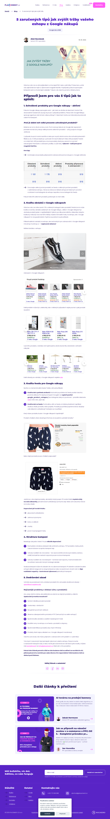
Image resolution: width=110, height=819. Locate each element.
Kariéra (68, 5)
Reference (46, 5)
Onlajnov (77, 5)
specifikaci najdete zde (32, 585)
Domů (7, 11)
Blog (61, 5)
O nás (55, 5)
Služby (37, 5)
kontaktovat (31, 646)
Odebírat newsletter (95, 772)
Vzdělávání (87, 5)
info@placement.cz (46, 646)
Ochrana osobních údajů (74, 812)
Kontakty (99, 5)
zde (61, 377)
